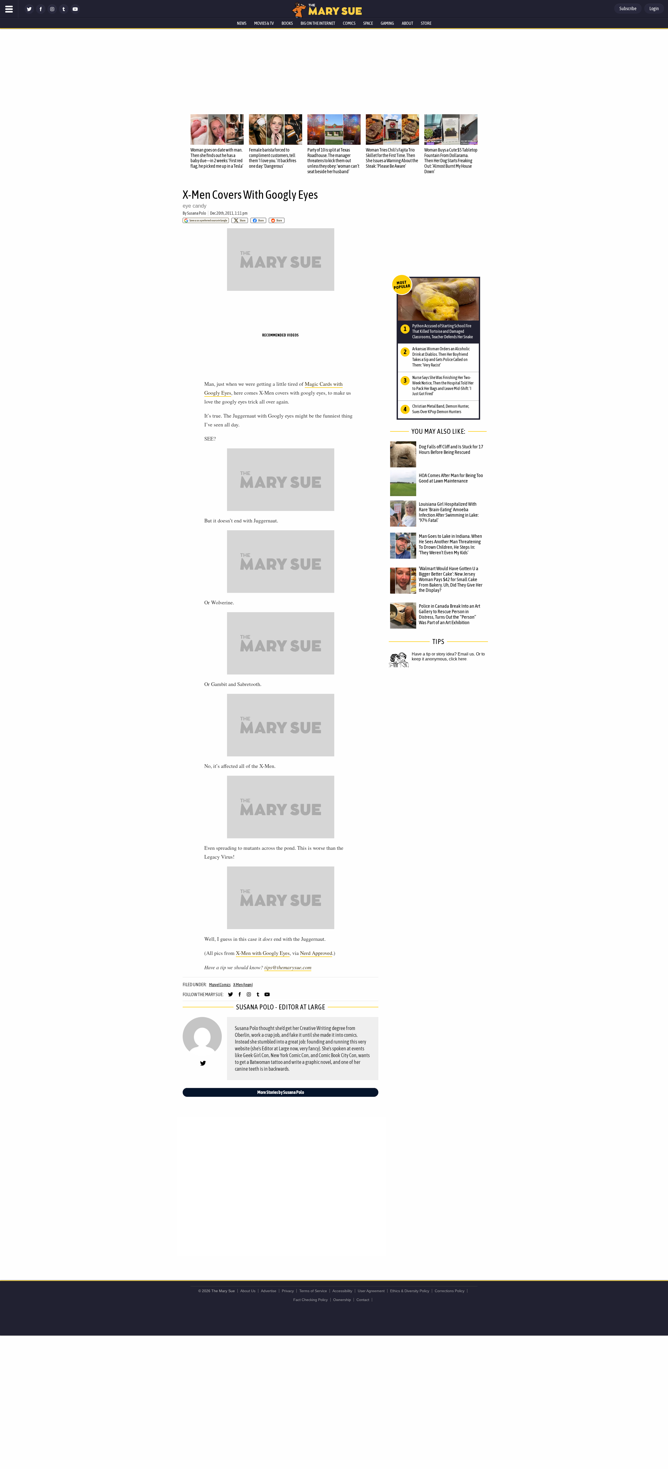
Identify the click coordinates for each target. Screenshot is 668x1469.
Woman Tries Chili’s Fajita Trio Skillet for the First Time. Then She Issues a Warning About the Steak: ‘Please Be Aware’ (392, 158)
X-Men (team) (243, 985)
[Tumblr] (63, 12)
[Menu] (9, 9)
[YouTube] (75, 12)
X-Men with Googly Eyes (263, 952)
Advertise (268, 1291)
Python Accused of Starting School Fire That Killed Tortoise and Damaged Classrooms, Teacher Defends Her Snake (442, 331)
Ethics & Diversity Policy (409, 1291)
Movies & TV (264, 23)
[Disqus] (281, 1186)
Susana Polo (196, 213)
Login (654, 8)
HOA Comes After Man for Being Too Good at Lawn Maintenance (451, 478)
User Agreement (371, 1291)
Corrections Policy (449, 1291)
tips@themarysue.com (287, 967)
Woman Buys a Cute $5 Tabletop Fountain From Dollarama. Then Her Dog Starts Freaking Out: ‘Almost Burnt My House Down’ (451, 160)
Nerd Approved (316, 952)
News (241, 23)
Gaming (387, 23)
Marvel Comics (220, 985)
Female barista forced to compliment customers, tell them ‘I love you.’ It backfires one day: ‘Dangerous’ (272, 158)
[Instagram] (52, 12)
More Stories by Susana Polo (280, 1092)
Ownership (342, 1300)
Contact (362, 1300)
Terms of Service (313, 1291)
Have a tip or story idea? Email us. (443, 654)
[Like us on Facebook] (40, 12)
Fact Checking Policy (310, 1300)
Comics (349, 23)
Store (426, 23)
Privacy (288, 1291)
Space (368, 23)
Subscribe (627, 8)
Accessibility (342, 1291)
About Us (247, 1291)
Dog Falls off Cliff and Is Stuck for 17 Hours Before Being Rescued (451, 449)
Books (287, 23)
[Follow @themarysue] (29, 12)
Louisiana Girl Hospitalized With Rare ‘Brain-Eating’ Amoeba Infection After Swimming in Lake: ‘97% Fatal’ (449, 512)
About (407, 23)
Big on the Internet (318, 23)
